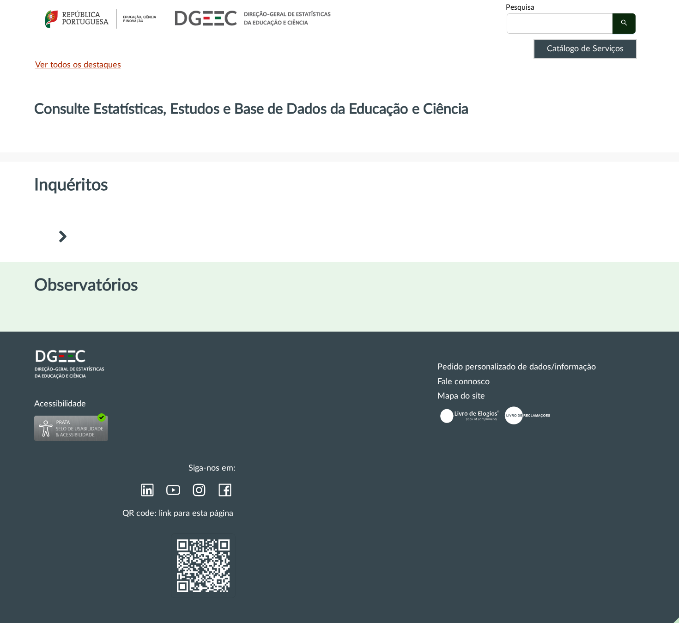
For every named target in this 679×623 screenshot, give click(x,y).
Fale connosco (463, 382)
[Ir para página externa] (147, 493)
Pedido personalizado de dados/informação (516, 367)
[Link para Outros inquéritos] (62, 238)
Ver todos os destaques (78, 65)
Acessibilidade (60, 404)
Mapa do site (461, 396)
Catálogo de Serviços (585, 49)
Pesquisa (520, 7)
